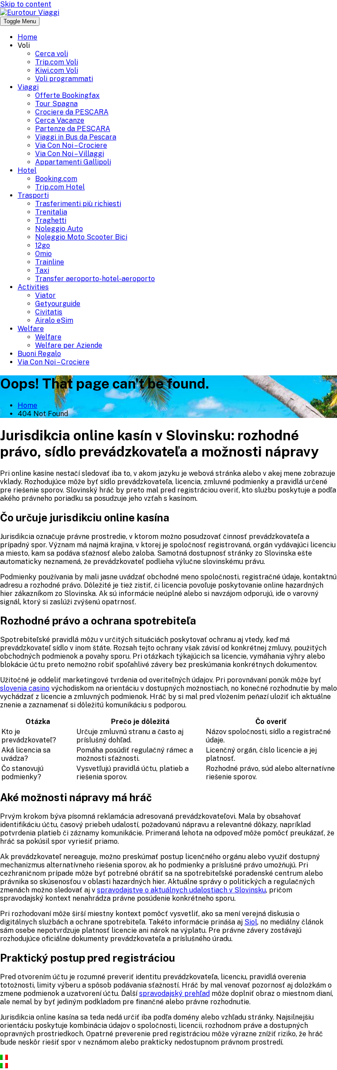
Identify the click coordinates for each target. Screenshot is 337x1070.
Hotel (27, 170)
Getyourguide (57, 304)
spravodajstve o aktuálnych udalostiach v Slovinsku (181, 890)
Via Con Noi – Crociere (71, 145)
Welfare (31, 329)
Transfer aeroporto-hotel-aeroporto (95, 279)
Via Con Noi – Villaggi (69, 154)
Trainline (49, 262)
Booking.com (56, 179)
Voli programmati (64, 79)
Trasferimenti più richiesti (78, 204)
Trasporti (33, 195)
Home (27, 37)
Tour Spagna (56, 104)
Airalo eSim (54, 320)
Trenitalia (51, 212)
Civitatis (48, 312)
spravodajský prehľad (174, 993)
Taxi (42, 270)
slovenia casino (25, 688)
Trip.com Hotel (60, 187)
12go (42, 245)
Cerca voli (51, 54)
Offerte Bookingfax (67, 95)
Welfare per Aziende (68, 345)
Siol (250, 922)
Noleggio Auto (59, 229)
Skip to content (25, 4)
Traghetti (50, 220)
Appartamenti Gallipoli (73, 162)
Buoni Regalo (39, 354)
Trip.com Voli (56, 62)
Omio (43, 254)
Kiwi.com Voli (56, 70)
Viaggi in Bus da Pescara (75, 137)
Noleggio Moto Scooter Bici (81, 237)
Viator (45, 295)
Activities (33, 287)
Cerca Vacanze (59, 120)
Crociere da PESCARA (71, 112)
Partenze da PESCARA (72, 129)
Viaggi (28, 87)
